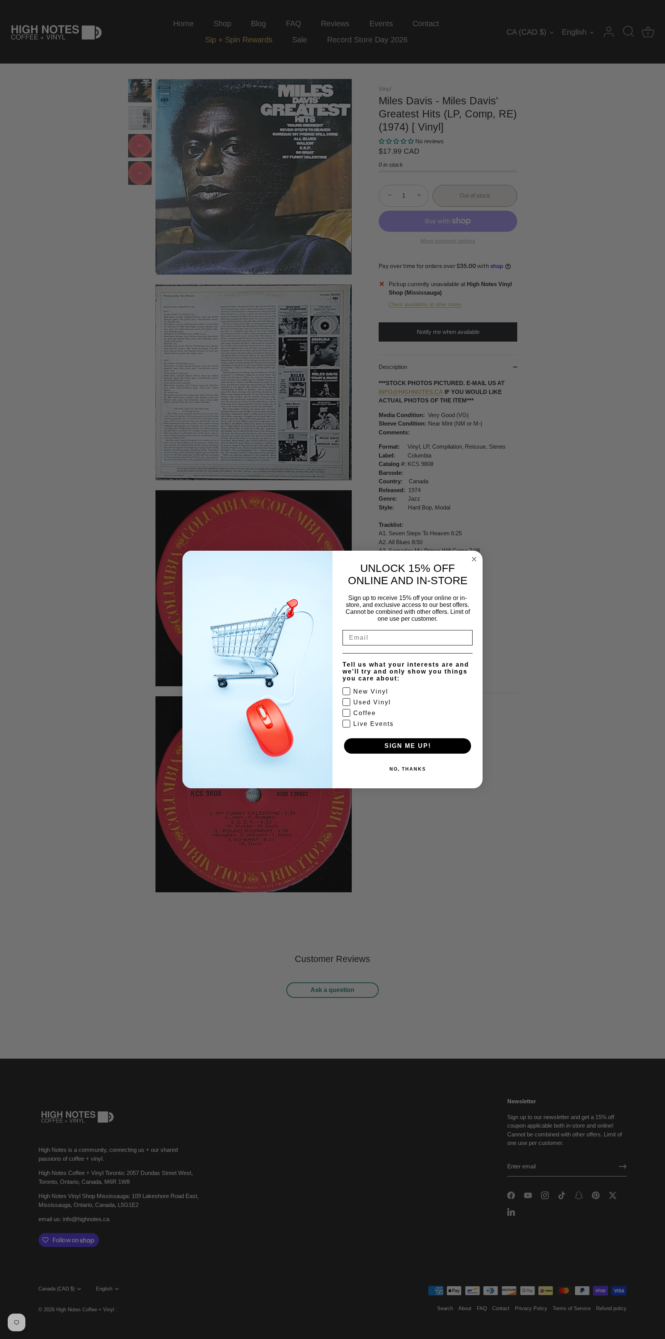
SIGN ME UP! (407, 745)
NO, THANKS (407, 769)
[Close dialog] (474, 559)
